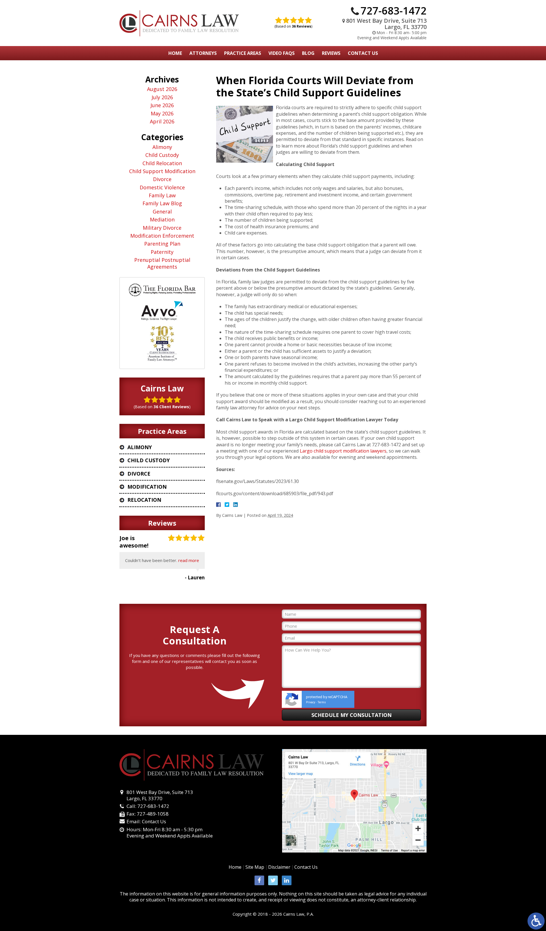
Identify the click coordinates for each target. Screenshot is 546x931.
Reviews (331, 53)
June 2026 (162, 105)
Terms (322, 702)
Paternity (162, 252)
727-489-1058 (153, 813)
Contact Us (363, 53)
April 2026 (162, 121)
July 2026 (162, 97)
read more (188, 560)
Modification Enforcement (162, 236)
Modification (147, 486)
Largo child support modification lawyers (343, 451)
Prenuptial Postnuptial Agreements (162, 263)
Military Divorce (162, 228)
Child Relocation (162, 163)
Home (175, 53)
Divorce (162, 179)
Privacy (310, 702)
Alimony (162, 147)
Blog (308, 53)
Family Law (162, 195)
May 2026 (162, 113)
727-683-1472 (394, 11)
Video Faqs (281, 53)
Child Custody (162, 155)
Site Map (254, 867)
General (162, 211)
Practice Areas (242, 53)
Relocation (144, 499)
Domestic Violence (162, 187)
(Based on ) (293, 26)
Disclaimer (279, 867)
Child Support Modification (162, 171)
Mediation (162, 219)
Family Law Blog (162, 203)
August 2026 (162, 89)
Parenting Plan (162, 243)
